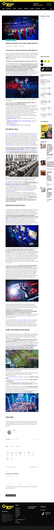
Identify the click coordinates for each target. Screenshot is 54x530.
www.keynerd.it (15, 431)
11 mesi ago (44, 110)
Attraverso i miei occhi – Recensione (46, 114)
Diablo (11, 182)
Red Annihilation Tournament (14, 185)
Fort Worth (12, 150)
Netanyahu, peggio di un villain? (46, 108)
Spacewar (33, 134)
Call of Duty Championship (13, 379)
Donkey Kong (32, 143)
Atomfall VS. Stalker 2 (46, 88)
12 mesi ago (44, 117)
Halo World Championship (13, 376)
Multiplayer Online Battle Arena (14, 120)
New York (22, 150)
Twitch (31, 71)
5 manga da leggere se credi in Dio (49, 193)
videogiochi (18, 446)
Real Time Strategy (26, 120)
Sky (24, 73)
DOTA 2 (7, 369)
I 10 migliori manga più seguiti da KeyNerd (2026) (46, 94)
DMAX (20, 74)
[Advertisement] (46, 38)
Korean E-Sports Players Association (13, 219)
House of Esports (13, 74)
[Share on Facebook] (11, 439)
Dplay (30, 74)
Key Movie (18, 510)
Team (17, 516)
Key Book (17, 509)
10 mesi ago (44, 104)
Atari (30, 147)
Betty (16, 46)
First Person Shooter (11, 118)
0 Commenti (21, 46)
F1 (7, 125)
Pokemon (12, 194)
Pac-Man (27, 143)
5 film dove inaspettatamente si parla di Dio (46, 101)
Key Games (18, 512)
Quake (30, 181)
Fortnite (11, 390)
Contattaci (18, 522)
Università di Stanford (14, 134)
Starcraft (16, 182)
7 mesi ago (44, 89)
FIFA (8, 123)
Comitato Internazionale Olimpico (24, 320)
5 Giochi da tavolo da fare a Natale (49, 176)
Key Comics (18, 508)
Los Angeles (32, 149)
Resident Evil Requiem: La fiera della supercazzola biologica (45, 81)
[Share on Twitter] (13, 439)
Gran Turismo (13, 125)
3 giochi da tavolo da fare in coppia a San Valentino (50, 150)
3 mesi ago (44, 84)
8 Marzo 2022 (9, 46)
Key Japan (18, 513)
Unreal (7, 182)
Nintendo (17, 192)
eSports (11, 446)
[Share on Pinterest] (17, 439)
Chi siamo (18, 515)
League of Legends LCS (30, 344)
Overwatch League (10, 345)
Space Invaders (9, 144)
